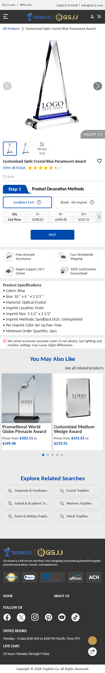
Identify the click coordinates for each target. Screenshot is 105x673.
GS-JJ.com (8, 5)
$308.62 (37, 220)
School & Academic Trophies (35, 503)
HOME (8, 596)
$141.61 (78, 438)
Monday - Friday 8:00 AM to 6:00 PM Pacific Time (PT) (41, 639)
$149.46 (9, 443)
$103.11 (27, 438)
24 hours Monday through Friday (26, 654)
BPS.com (26, 5)
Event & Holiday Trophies (32, 516)
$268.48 (60, 220)
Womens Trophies (79, 503)
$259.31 (84, 220)
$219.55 (60, 443)
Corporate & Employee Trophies (37, 490)
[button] (97, 86)
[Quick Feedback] (92, 651)
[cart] (99, 16)
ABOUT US (61, 596)
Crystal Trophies (77, 490)
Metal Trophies (77, 516)
